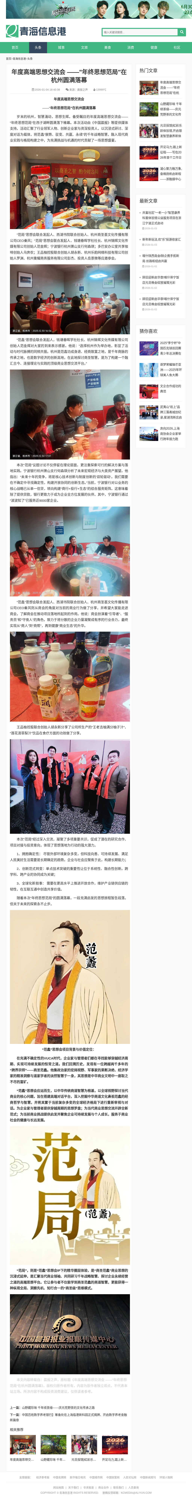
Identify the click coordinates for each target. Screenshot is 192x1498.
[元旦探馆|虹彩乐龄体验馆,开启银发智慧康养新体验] (84, 1444)
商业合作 (103, 1487)
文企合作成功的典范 (170, 389)
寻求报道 (88, 1487)
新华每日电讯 (78, 1477)
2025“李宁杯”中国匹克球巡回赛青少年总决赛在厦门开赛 (170, 348)
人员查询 (133, 1487)
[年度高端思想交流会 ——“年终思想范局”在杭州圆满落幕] (23, 1444)
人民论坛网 (129, 1477)
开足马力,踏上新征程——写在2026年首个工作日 (171, 152)
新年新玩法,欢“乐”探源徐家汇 (161, 239)
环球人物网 (166, 1477)
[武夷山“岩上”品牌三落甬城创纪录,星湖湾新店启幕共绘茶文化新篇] (149, 412)
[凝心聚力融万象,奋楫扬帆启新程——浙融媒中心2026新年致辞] (149, 174)
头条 (38, 47)
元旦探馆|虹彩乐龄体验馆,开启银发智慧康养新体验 (171, 131)
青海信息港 (36, 31)
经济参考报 (42, 1477)
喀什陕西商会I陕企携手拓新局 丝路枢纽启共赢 (160, 258)
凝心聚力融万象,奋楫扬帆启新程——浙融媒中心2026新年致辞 (171, 174)
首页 (15, 47)
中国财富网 (112, 1477)
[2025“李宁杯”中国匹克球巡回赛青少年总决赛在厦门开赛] (149, 348)
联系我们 (118, 1487)
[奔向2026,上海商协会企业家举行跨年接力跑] (149, 434)
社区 (177, 47)
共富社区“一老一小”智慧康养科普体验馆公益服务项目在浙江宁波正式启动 (161, 218)
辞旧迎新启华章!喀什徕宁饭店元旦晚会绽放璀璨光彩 (160, 280)
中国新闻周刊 (148, 1477)
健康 (154, 47)
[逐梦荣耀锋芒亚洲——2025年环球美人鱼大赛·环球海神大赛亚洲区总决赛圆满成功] (149, 370)
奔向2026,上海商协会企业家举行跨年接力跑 (170, 434)
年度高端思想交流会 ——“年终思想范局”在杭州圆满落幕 (170, 88)
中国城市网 (96, 1477)
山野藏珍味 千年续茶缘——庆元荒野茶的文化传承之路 (58, 1407)
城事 (61, 47)
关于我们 (73, 1487)
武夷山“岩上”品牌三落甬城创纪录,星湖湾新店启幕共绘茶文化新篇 (171, 412)
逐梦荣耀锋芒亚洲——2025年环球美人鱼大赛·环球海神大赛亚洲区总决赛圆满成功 (171, 370)
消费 (130, 47)
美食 (107, 47)
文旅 (84, 47)
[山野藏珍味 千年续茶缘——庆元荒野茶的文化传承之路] (54, 1444)
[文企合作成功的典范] (149, 392)
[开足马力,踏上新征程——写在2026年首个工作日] (115, 1444)
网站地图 (58, 1487)
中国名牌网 (59, 1477)
